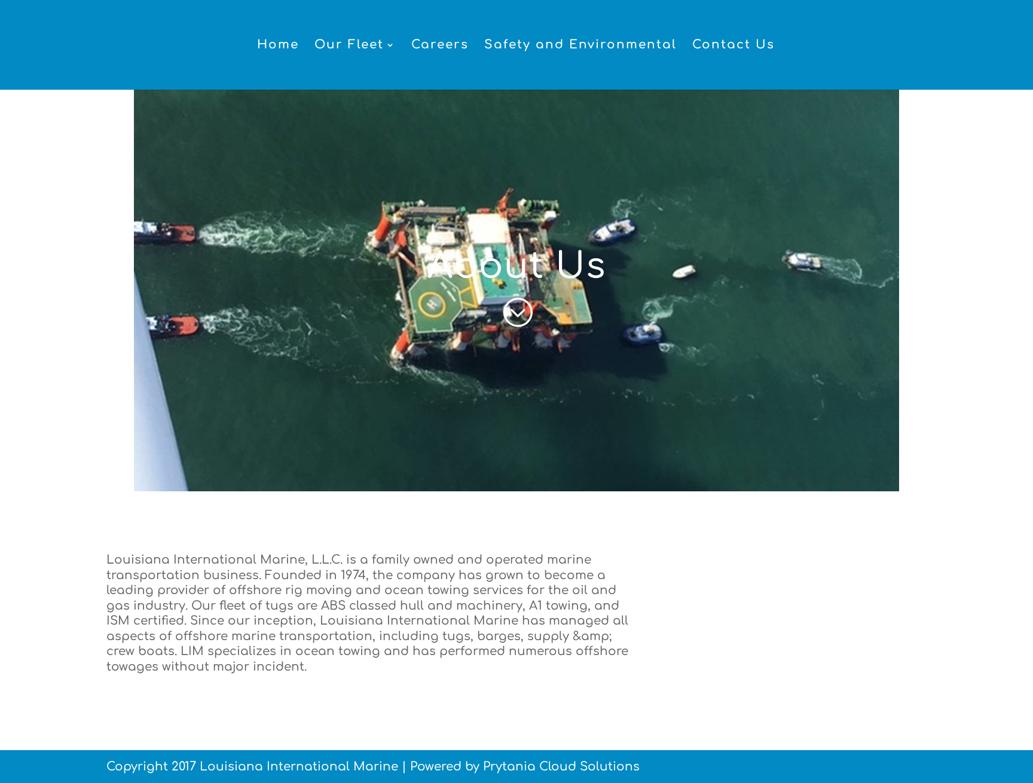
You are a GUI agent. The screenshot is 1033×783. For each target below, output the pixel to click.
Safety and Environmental (580, 46)
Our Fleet (349, 46)
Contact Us (733, 46)
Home (278, 46)
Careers (440, 46)
